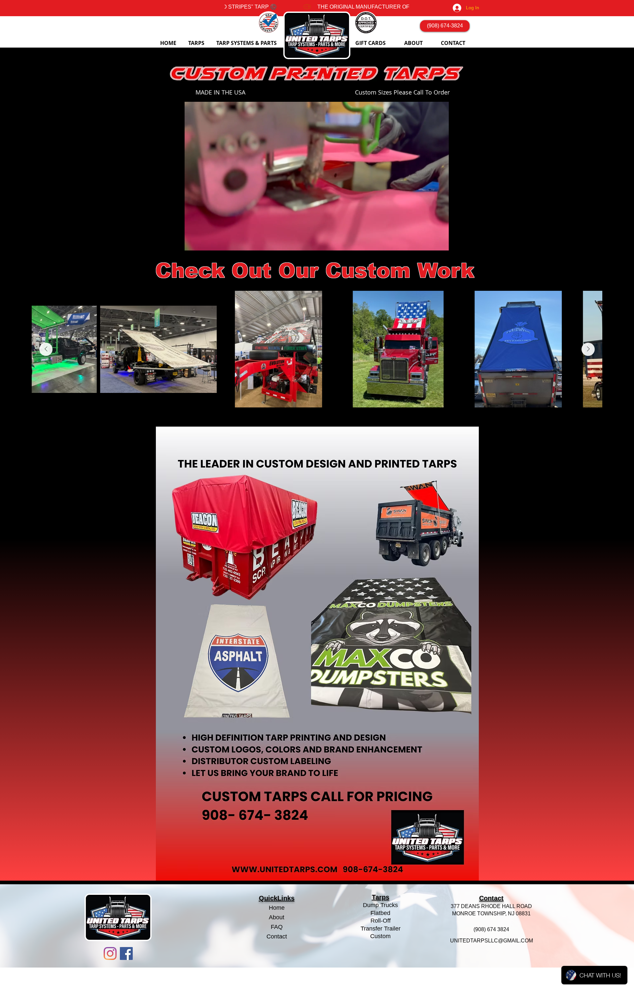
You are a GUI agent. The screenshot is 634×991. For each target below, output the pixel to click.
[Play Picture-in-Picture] (434, 241)
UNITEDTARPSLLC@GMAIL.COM (491, 940)
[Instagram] (110, 953)
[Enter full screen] (445, 241)
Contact (276, 936)
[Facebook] (126, 953)
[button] (197, 43)
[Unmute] (198, 241)
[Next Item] (588, 349)
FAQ (277, 927)
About (276, 917)
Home (277, 907)
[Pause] (187, 241)
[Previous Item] (46, 349)
